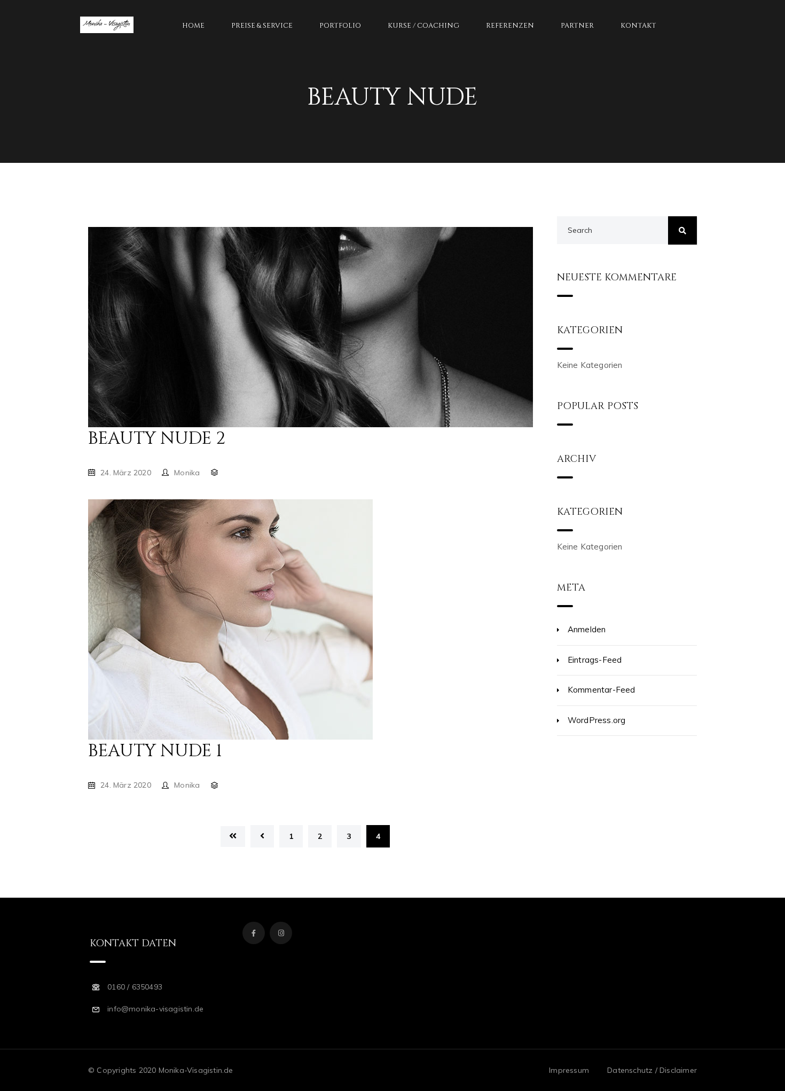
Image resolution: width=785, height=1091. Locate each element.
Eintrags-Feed (595, 660)
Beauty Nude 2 (156, 438)
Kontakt (638, 25)
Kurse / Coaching (423, 25)
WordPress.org (597, 720)
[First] (233, 836)
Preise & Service (262, 25)
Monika (187, 472)
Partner (577, 25)
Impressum (569, 1070)
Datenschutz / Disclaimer (652, 1070)
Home (193, 25)
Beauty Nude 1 (155, 751)
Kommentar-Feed (601, 690)
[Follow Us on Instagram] (281, 933)
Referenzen (510, 25)
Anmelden (587, 629)
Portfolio (340, 25)
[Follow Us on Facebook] (253, 933)
